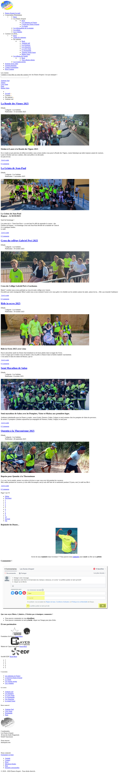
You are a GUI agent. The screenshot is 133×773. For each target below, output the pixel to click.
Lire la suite (5, 160)
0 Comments (5, 164)
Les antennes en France (12, 676)
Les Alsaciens (9, 699)
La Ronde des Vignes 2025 (15, 103)
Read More (19, 636)
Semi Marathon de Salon (14, 368)
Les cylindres (9, 683)
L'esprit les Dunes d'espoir (13, 678)
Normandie (8, 713)
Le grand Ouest (10, 701)
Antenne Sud (9, 709)
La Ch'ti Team (9, 695)
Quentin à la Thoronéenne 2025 (17, 430)
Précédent (8, 498)
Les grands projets (11, 681)
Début (7, 496)
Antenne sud (9, 692)
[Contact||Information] (66, 553)
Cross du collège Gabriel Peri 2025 (19, 240)
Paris (6, 715)
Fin (6, 521)
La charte (8, 679)
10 (6, 517)
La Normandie (10, 697)
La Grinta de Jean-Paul (13, 168)
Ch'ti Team (8, 711)
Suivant (7, 519)
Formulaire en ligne (7, 755)
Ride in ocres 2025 (10, 303)
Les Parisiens (9, 693)
